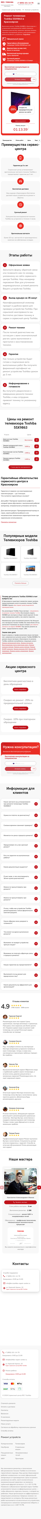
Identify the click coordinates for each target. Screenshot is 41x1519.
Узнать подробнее (20, 689)
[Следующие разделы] (39, 140)
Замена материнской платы (11, 643)
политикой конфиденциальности (20, 84)
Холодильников (7, 1444)
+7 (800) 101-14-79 (25, 3)
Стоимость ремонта (8, 1403)
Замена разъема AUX (21, 649)
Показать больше (20, 583)
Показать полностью (8, 522)
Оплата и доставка (8, 1407)
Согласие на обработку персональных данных (18, 1427)
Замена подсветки (27, 643)
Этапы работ (19, 140)
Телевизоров (20, 1444)
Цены (29, 140)
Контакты (4, 1410)
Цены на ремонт (20, 121)
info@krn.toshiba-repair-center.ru (18, 1283)
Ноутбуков (5, 1447)
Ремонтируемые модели (10, 1420)
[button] (39, 1187)
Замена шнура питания (21, 647)
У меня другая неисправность (20, 467)
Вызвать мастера (21, 1202)
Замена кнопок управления (19, 651)
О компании (5, 1417)
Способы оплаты (7, 1431)
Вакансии (4, 1414)
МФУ (3, 1458)
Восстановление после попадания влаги (15, 645)
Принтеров (19, 1458)
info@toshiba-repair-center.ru (16, 1360)
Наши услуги (6, 1424)
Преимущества (7, 140)
